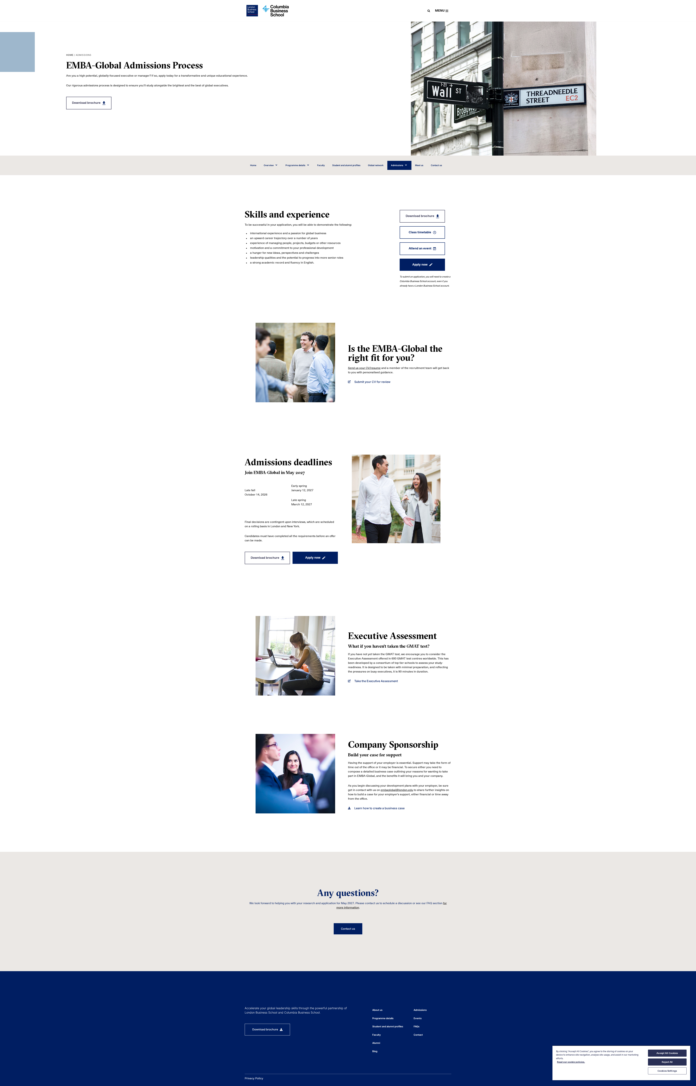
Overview (269, 165)
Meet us (419, 165)
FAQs (416, 1026)
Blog (374, 1051)
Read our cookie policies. (571, 1062)
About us (377, 1009)
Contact (418, 1034)
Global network (376, 165)
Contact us (436, 165)
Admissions (397, 165)
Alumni (376, 1042)
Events (418, 1018)
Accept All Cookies (667, 1053)
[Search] (428, 10)
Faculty (321, 165)
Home (69, 55)
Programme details (295, 165)
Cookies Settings (667, 1071)
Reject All (667, 1062)
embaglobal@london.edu (397, 790)
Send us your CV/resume (364, 368)
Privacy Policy (254, 1078)
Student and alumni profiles (346, 165)
